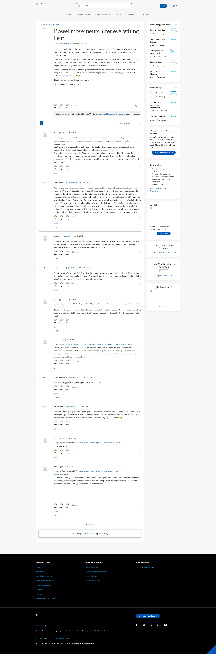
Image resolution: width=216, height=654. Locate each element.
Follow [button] (173, 30)
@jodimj (61, 132)
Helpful (61, 107)
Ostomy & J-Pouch (157, 116)
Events (118, 14)
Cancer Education (157, 93)
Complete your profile (163, 275)
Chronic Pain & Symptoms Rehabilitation (156, 105)
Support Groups (83, 14)
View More (90, 524)
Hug (67, 107)
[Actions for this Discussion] (139, 106)
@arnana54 (67, 236)
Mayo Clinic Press (91, 576)
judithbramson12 (70, 43)
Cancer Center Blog (92, 567)
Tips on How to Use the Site (164, 252)
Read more (164, 233)
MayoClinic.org (41, 626)
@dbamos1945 (71, 406)
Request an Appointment (147, 616)
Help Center (145, 14)
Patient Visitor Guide (92, 581)
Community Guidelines (43, 585)
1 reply (56, 227)
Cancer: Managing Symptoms (49, 24)
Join (163, 5)
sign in (81, 533)
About (38, 567)
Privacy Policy (52, 638)
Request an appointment (164, 153)
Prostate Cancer (156, 62)
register (90, 533)
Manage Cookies (63, 638)
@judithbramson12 (74, 183)
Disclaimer (39, 590)
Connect (44, 3)
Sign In (174, 5)
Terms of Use (40, 638)
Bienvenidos (163, 307)
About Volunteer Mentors (44, 581)
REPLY (56, 173)
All (176, 24)
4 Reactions (75, 217)
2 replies (56, 397)
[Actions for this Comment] (139, 167)
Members (131, 14)
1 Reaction (75, 106)
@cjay (62, 340)
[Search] (78, 5)
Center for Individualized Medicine (97, 571)
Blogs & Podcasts (102, 14)
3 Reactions (75, 361)
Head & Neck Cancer (158, 30)
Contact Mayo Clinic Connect (45, 599)
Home (68, 14)
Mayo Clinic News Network (145, 567)
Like (55, 107)
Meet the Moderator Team (45, 576)
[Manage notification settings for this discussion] (136, 106)
